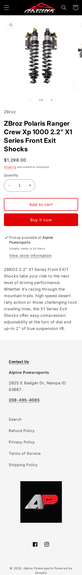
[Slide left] (30, 100)
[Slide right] (51, 100)
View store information (30, 255)
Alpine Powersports (38, 568)
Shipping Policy (23, 465)
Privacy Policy (22, 442)
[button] (6, 7)
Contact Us (19, 361)
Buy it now (41, 220)
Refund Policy (22, 431)
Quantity (11, 175)
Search (15, 419)
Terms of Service (25, 453)
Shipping (10, 167)
